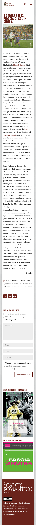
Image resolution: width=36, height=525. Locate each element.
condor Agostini (9, 135)
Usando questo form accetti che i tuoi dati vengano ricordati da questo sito (17, 366)
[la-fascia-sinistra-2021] (18, 471)
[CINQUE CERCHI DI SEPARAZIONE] (18, 414)
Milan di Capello (19, 65)
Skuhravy (27, 129)
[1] (23, 240)
